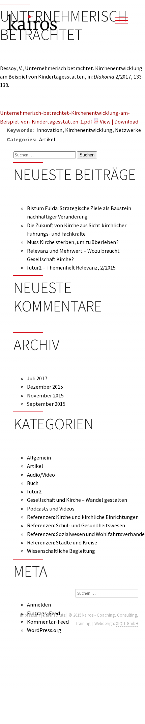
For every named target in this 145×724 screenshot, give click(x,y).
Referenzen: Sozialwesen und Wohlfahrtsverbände (86, 534)
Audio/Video (41, 474)
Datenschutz (54, 615)
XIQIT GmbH (127, 623)
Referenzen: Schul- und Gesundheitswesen (76, 525)
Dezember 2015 (45, 386)
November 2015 (45, 395)
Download (126, 121)
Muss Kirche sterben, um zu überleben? (73, 242)
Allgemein (39, 457)
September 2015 (46, 403)
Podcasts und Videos (51, 508)
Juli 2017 (37, 378)
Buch (32, 483)
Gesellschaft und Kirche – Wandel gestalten (77, 499)
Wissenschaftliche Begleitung (61, 550)
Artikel (35, 466)
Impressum (30, 615)
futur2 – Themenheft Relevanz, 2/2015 (71, 267)
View (105, 121)
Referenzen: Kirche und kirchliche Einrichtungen (83, 517)
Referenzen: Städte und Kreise (62, 542)
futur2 (34, 491)
